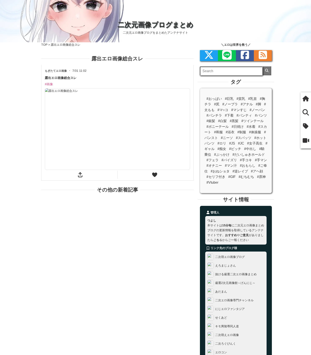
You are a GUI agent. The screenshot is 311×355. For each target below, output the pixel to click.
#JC (241, 143)
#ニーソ (227, 138)
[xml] (209, 55)
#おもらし (247, 165)
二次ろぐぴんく (225, 343)
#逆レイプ (240, 171)
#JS (232, 143)
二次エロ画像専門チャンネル (234, 300)
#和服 (218, 132)
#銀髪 (210, 121)
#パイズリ (229, 160)
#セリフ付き (215, 177)
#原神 (261, 177)
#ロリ (221, 143)
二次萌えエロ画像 (227, 335)
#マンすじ (239, 110)
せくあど (221, 317)
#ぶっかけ (222, 154)
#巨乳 (229, 98)
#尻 (216, 104)
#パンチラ (214, 115)
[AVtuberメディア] (305, 141)
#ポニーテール (217, 126)
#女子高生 (255, 143)
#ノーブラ (230, 104)
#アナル (247, 104)
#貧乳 (241, 98)
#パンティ (244, 115)
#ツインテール (252, 121)
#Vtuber (212, 182)
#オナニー (214, 165)
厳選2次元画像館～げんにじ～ (235, 283)
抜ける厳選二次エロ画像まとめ (236, 274)
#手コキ (246, 160)
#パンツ (261, 115)
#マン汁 (231, 165)
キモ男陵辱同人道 (227, 326)
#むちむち (246, 177)
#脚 (258, 104)
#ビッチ (235, 149)
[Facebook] (245, 55)
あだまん (221, 291)
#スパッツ (243, 138)
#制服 (241, 132)
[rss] (263, 55)
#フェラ (212, 160)
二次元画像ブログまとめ (155, 24)
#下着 (229, 115)
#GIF (232, 177)
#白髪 (222, 121)
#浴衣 (230, 132)
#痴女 (221, 149)
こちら (217, 240)
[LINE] (227, 55)
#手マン (261, 160)
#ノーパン (257, 110)
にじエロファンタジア (230, 309)
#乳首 (252, 98)
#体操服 (255, 132)
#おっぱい (214, 98)
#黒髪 (234, 121)
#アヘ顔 (257, 171)
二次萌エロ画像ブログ (230, 257)
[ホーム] (305, 99)
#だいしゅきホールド (249, 154)
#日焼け (238, 126)
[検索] (267, 70)
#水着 (251, 126)
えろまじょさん (225, 265)
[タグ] (305, 126)
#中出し (250, 149)
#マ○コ (222, 110)
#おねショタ (220, 171)
